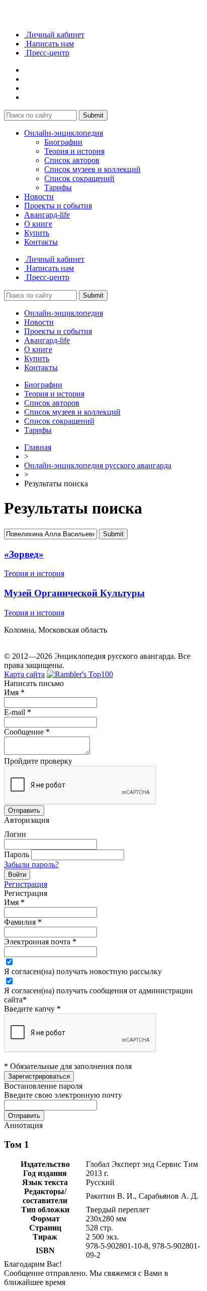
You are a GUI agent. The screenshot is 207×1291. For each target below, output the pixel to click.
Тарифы (58, 187)
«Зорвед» (24, 554)
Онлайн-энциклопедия (63, 133)
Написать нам (49, 43)
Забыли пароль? (31, 864)
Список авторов (71, 160)
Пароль (16, 854)
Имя (14, 692)
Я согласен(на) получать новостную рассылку (83, 971)
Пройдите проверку (38, 761)
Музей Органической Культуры (74, 593)
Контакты (41, 242)
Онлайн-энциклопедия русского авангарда (97, 465)
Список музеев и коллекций (92, 169)
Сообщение (27, 731)
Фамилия (23, 922)
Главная (37, 447)
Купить (36, 233)
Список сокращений (79, 178)
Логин (15, 834)
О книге (38, 223)
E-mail (17, 712)
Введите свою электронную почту (63, 1095)
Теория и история (74, 151)
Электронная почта (40, 941)
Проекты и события (58, 205)
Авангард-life (47, 214)
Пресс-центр (46, 52)
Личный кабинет (54, 34)
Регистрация (25, 884)
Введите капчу (32, 1008)
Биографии (63, 142)
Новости (39, 196)
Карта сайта (24, 674)
